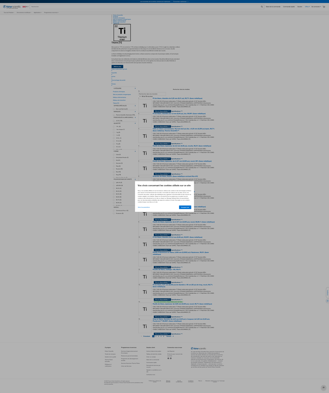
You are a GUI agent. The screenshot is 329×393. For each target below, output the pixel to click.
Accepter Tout (185, 207)
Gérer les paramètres (144, 207)
